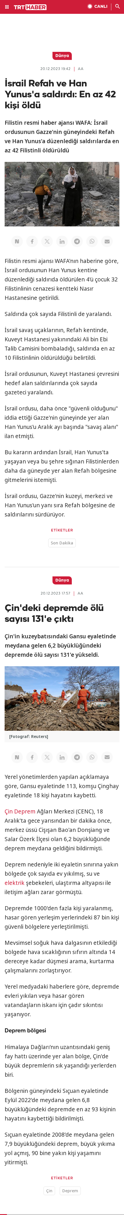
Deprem (24, 811)
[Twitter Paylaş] (47, 241)
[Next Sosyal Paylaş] (17, 241)
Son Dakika (62, 543)
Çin (9, 811)
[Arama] (117, 6)
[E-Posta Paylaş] (107, 241)
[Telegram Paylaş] (77, 241)
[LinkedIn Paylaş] (62, 241)
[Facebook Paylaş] (32, 241)
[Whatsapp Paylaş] (92, 241)
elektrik (15, 883)
